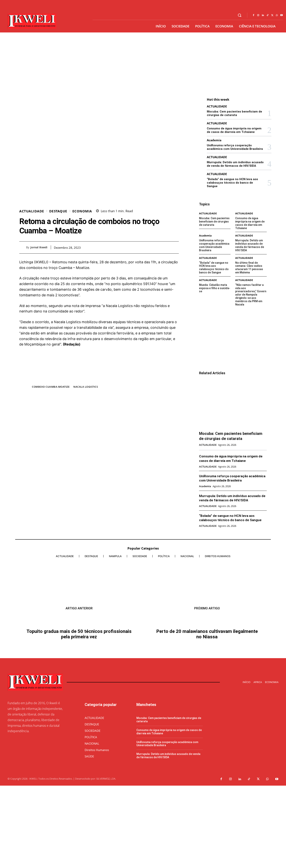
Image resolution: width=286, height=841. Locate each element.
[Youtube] (281, 15)
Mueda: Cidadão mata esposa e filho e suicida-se (214, 288)
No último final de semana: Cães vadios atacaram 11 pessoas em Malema (249, 267)
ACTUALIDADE (31, 211)
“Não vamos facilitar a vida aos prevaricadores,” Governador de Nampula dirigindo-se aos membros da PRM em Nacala (250, 294)
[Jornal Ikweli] (22, 247)
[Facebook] (253, 15)
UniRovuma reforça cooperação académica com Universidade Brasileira (235, 147)
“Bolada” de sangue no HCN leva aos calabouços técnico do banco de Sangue (232, 182)
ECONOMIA (82, 211)
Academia (214, 140)
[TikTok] (267, 15)
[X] (272, 15)
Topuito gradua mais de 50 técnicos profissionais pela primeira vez (79, 634)
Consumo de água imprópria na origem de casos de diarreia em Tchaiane (234, 130)
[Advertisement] (143, 61)
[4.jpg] (99, 378)
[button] (239, 15)
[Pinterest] (166, 247)
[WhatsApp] (277, 15)
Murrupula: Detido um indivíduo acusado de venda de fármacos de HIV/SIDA (235, 164)
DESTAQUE (58, 211)
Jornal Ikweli (38, 247)
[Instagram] (258, 15)
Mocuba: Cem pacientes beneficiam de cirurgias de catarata (234, 113)
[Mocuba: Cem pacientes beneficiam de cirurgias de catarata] (233, 403)
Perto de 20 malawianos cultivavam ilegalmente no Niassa (207, 634)
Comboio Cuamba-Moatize (50, 386)
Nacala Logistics (85, 386)
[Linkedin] (263, 15)
